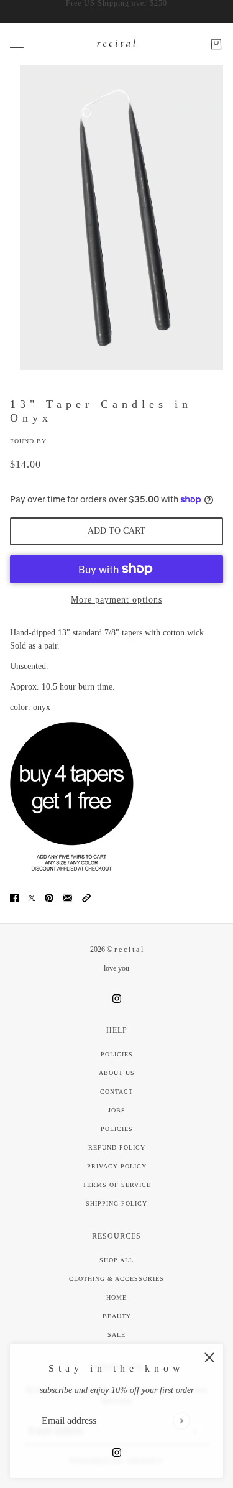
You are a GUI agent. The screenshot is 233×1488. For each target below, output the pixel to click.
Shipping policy (116, 1203)
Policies (117, 1054)
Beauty (117, 1316)
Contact (116, 1091)
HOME (116, 1297)
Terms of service (117, 1184)
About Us (117, 1073)
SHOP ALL (116, 1260)
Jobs (117, 1110)
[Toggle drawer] (17, 44)
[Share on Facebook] (14, 896)
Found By (28, 441)
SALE (116, 1334)
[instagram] (116, 1451)
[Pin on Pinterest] (49, 896)
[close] (209, 1357)
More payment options (116, 599)
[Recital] (117, 44)
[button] (86, 896)
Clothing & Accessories (116, 1278)
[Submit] (181, 1420)
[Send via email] (67, 896)
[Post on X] (32, 896)
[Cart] (216, 44)
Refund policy (116, 1147)
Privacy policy (117, 1166)
